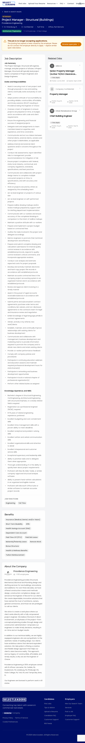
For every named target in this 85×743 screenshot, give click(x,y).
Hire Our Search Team (73, 703)
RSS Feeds (48, 723)
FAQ (61, 3)
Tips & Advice (49, 707)
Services (68, 707)
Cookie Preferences (10, 722)
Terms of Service (21, 718)
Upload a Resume (51, 711)
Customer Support (51, 719)
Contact (70, 3)
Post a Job (69, 711)
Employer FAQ (70, 715)
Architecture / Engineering (12, 31)
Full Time (22, 503)
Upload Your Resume (36, 3)
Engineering (10, 503)
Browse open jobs (69, 44)
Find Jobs (22, 3)
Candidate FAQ (50, 715)
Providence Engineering (25, 571)
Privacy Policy (8, 718)
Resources (51, 3)
